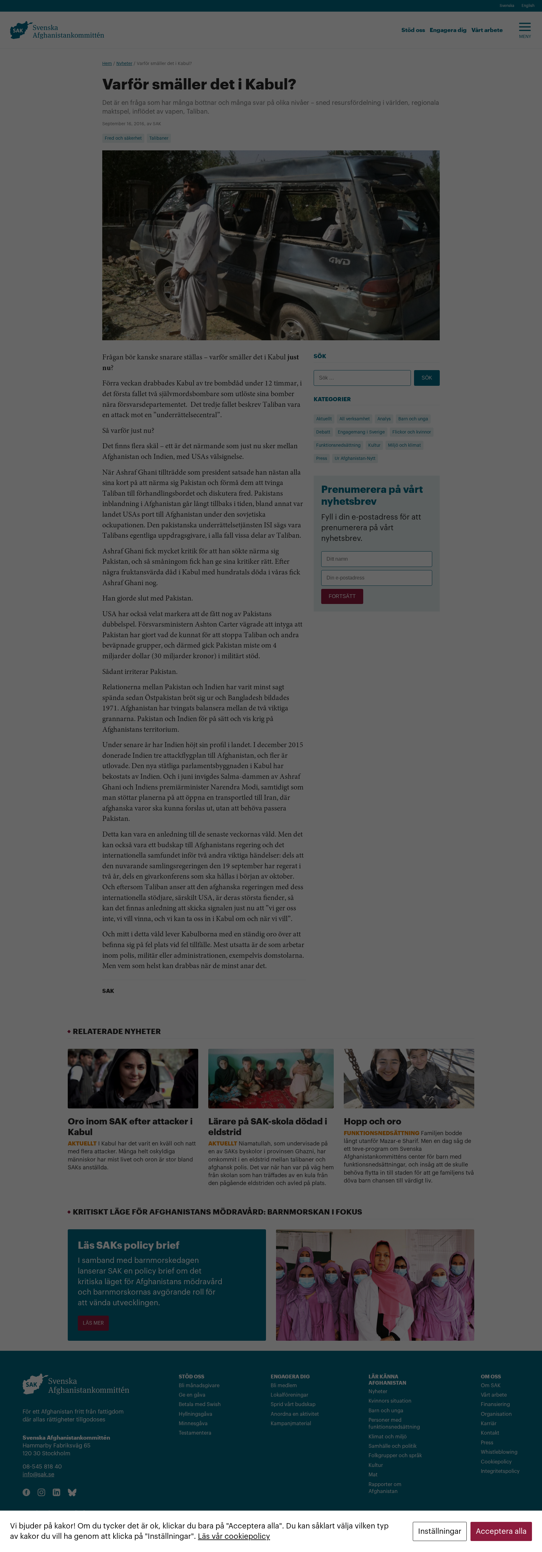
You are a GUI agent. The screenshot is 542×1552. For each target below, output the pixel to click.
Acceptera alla (501, 1531)
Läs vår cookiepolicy (234, 1536)
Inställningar (439, 1531)
